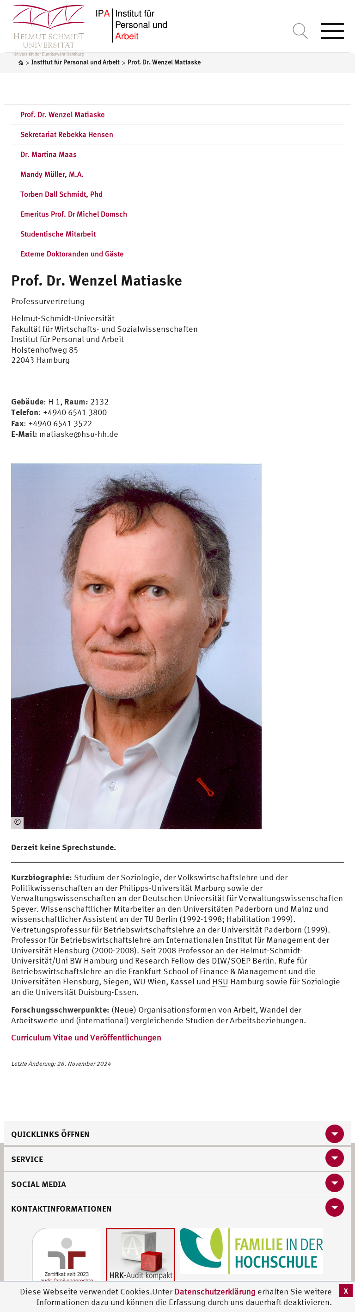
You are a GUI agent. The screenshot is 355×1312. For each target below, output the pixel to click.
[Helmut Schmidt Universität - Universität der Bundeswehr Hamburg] (131, 24)
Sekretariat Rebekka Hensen (66, 134)
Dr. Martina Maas (48, 154)
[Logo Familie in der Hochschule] (251, 1250)
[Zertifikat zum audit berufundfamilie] (66, 1261)
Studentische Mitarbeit (58, 233)
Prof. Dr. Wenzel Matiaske (62, 114)
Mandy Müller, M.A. (52, 174)
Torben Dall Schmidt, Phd (61, 194)
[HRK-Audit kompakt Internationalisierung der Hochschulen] (140, 1261)
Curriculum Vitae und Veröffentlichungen (86, 1037)
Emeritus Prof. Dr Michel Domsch (73, 213)
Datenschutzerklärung (215, 1291)
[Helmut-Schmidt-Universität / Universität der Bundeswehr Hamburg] (44, 28)
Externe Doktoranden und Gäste (72, 253)
